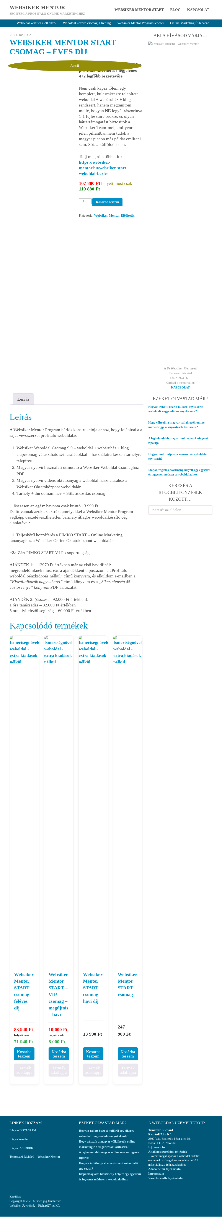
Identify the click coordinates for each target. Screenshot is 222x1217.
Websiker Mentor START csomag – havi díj (93, 988)
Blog (175, 10)
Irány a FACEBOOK (21, 1148)
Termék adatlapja (24, 1070)
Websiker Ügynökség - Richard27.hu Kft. (35, 1205)
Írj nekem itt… (158, 1147)
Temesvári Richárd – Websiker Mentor (35, 1156)
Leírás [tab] (23, 399)
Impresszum (156, 1173)
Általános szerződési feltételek (167, 1151)
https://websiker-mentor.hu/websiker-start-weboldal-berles (103, 168)
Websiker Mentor (37, 7)
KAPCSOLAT (180, 387)
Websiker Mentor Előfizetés (114, 215)
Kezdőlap (15, 1196)
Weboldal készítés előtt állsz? (36, 23)
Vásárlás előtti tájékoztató (165, 1178)
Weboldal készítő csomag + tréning (87, 23)
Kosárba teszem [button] (24, 1053)
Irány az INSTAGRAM (23, 1130)
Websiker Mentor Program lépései (140, 23)
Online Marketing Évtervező (189, 23)
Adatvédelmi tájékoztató (164, 1169)
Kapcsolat (198, 10)
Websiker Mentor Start (139, 10)
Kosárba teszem (107, 202)
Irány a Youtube (19, 1139)
